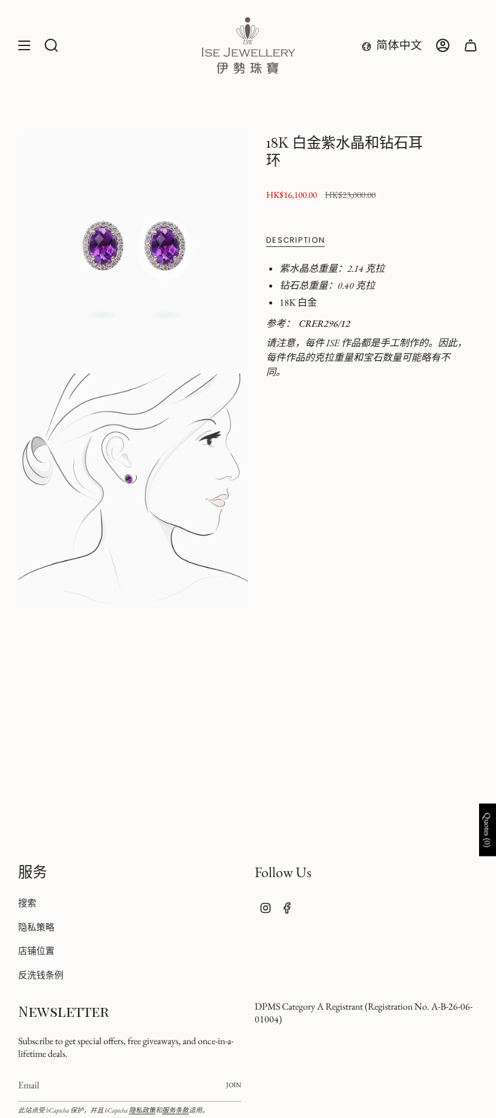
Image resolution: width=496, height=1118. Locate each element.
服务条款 (175, 1110)
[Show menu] (24, 45)
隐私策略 (36, 927)
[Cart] (471, 45)
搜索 (27, 903)
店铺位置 (36, 950)
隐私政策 (142, 1110)
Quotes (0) (487, 830)
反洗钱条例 (41, 975)
